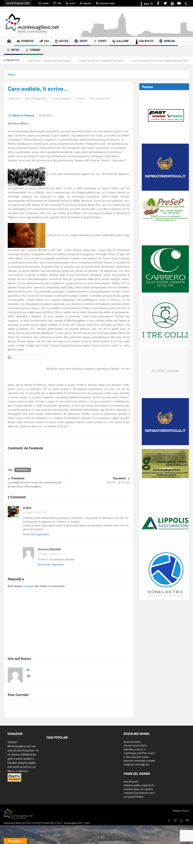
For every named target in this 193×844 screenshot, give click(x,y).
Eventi (102, 41)
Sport (84, 41)
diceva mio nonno (132, 742)
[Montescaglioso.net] (32, 23)
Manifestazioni (22, 469)
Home (11, 75)
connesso (28, 586)
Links (59, 3)
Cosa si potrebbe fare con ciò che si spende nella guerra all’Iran (138, 61)
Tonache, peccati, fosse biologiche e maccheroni (79, 61)
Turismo (35, 50)
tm (28, 670)
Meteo (15, 50)
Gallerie (123, 41)
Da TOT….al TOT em (118, 480)
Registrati (87, 3)
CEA (46, 41)
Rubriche (27, 41)
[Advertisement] (69, 625)
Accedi (72, 3)
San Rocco (146, 41)
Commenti (80, 98)
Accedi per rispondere (36, 534)
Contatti (45, 3)
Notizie (63, 41)
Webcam (169, 41)
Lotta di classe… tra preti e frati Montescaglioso (27, 61)
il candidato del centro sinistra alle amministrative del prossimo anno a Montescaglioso (35, 482)
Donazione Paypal (107, 3)
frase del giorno (131, 781)
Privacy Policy (181, 811)
